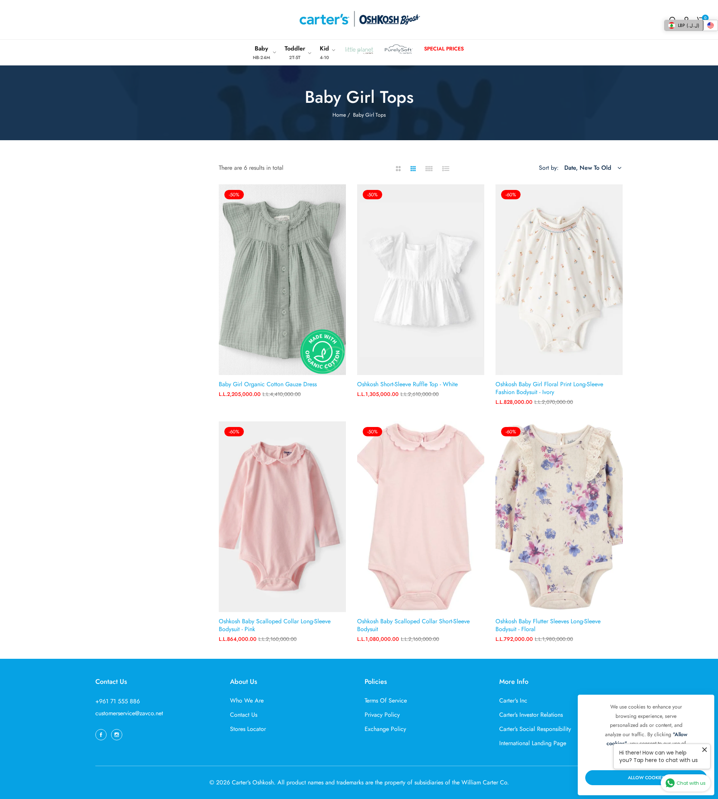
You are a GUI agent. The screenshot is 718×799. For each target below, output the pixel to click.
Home (339, 115)
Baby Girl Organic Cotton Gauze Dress (268, 384)
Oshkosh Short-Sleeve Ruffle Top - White (407, 384)
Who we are (247, 700)
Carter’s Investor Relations (531, 714)
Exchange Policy (385, 729)
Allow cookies (646, 777)
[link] (265, 52)
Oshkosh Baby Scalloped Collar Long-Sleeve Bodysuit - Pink (275, 625)
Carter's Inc (513, 700)
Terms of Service (386, 700)
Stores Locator (248, 729)
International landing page (532, 743)
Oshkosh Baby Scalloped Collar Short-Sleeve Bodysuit (413, 625)
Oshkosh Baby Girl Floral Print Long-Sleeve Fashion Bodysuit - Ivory (549, 388)
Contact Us (243, 714)
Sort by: (549, 167)
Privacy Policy (382, 714)
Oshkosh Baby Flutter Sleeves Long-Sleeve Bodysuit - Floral (548, 625)
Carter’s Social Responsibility (535, 729)
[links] (102, 734)
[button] (337, 198)
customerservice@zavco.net (129, 713)
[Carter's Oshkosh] (359, 19)
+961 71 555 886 (117, 701)
